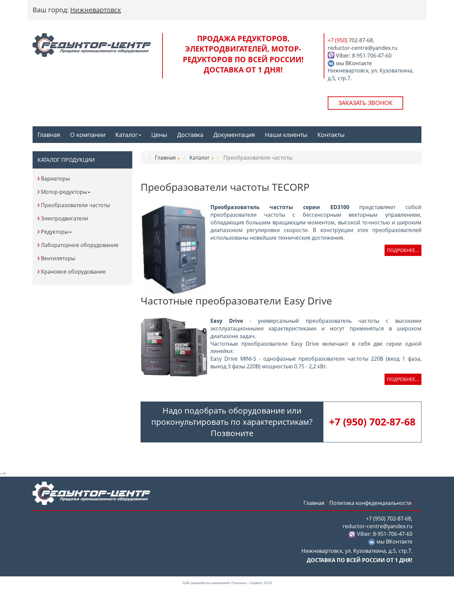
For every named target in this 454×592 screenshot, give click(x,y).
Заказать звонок (365, 103)
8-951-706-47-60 (372, 55)
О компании (87, 135)
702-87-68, (351, 40)
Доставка (190, 135)
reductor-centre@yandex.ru (362, 48)
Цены (159, 135)
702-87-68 (372, 421)
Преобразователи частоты (75, 205)
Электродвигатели (64, 218)
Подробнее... (403, 250)
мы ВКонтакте (354, 63)
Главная (49, 135)
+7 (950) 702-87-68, (389, 518)
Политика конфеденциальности (370, 503)
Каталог (126, 135)
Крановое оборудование (73, 271)
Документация (234, 135)
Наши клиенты (286, 135)
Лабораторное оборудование (79, 245)
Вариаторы (55, 178)
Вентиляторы (58, 258)
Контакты (331, 135)
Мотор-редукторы (64, 191)
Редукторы (54, 231)
